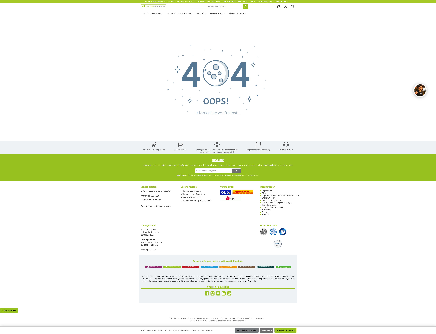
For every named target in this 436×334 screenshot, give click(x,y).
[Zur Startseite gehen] (153, 6)
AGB (229, 175)
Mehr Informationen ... (205, 330)
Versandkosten (212, 318)
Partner (265, 212)
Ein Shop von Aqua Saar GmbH (208, 1)
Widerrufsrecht (268, 198)
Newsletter (266, 210)
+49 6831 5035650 (286, 150)
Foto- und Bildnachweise (272, 207)
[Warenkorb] (292, 6)
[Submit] (236, 170)
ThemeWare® (240, 321)
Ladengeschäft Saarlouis (235, 1)
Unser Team (283, 1)
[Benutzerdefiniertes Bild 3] (282, 231)
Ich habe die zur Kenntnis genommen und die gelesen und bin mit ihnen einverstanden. (219, 175)
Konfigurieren (266, 330)
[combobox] (217, 6)
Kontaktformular (181, 150)
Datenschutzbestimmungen (197, 175)
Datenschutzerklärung (271, 200)
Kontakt (265, 214)
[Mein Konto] (285, 6)
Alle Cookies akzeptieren (285, 330)
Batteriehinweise (269, 205)
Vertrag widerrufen (8, 310)
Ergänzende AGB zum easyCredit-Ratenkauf (280, 195)
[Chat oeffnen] (420, 90)
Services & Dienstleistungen (261, 1)
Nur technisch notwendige (247, 330)
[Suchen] (245, 6)
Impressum (267, 190)
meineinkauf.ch (231, 150)
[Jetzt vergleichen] (279, 6)
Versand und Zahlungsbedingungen (277, 202)
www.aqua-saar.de (149, 249)
